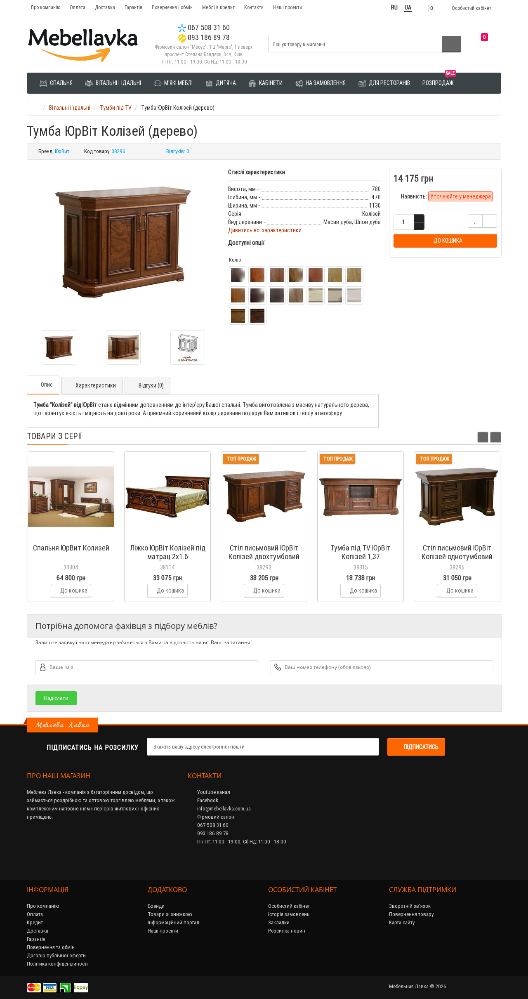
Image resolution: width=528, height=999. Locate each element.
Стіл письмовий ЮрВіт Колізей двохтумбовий (264, 552)
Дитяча (225, 83)
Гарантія (133, 7)
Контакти (254, 7)
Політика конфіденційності (57, 963)
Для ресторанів (389, 83)
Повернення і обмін (172, 7)
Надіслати (56, 697)
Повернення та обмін (51, 947)
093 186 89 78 (208, 37)
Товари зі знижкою (170, 914)
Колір (235, 260)
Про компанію (45, 7)
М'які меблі (178, 83)
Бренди (156, 905)
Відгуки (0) (151, 385)
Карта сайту (402, 922)
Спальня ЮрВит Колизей (71, 548)
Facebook (207, 800)
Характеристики (95, 385)
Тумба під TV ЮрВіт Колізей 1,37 (360, 552)
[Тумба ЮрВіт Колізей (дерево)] (123, 242)
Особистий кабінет (289, 905)
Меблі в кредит (218, 7)
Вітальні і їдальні (117, 83)
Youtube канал (213, 792)
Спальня (61, 83)
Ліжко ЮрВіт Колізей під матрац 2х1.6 (167, 552)
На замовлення (325, 83)
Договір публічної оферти (56, 955)
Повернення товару (411, 914)
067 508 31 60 (208, 27)
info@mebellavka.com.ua (223, 808)
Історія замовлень (288, 914)
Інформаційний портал (173, 922)
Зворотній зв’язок (410, 905)
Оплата (77, 7)
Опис (47, 384)
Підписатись (421, 747)
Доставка (105, 7)
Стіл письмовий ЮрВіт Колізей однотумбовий (457, 552)
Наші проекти (287, 7)
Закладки (279, 922)
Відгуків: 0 (177, 151)
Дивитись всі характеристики (265, 230)
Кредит (35, 922)
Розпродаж (438, 80)
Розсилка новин (286, 930)
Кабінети (270, 83)
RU (394, 7)
